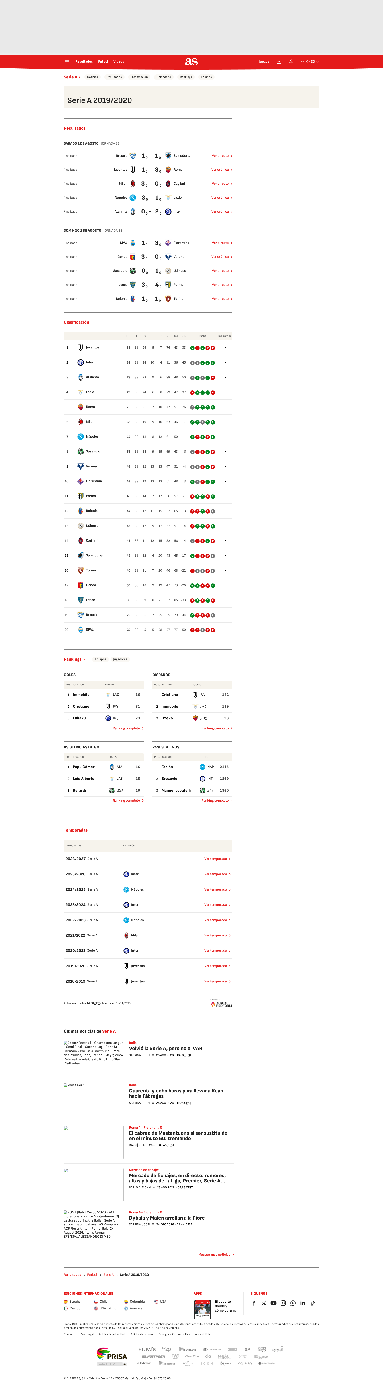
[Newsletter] (278, 61)
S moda (225, 1363)
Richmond (143, 1363)
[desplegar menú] (67, 62)
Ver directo (220, 156)
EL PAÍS (147, 1349)
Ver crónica (220, 170)
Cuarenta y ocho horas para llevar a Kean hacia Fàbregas (176, 1093)
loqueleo (245, 1363)
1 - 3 (151, 169)
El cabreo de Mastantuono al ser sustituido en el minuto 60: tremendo (178, 1136)
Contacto (69, 1334)
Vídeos (118, 61)
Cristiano (81, 706)
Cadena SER (232, 1349)
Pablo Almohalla (142, 1187)
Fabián (167, 767)
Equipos (206, 77)
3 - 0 (150, 183)
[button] (112, 1364)
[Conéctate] (291, 61)
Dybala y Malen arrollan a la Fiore (167, 1218)
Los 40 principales (166, 1349)
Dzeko (167, 718)
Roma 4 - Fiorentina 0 (145, 1212)
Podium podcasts (188, 1363)
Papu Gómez (84, 767)
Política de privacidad (112, 1334)
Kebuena (261, 1356)
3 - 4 (150, 284)
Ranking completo (124, 729)
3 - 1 (151, 197)
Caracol (278, 1349)
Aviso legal (87, 1334)
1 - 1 (150, 155)
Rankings (186, 77)
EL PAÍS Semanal (224, 1356)
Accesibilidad (203, 1334)
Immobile (81, 694)
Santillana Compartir (212, 1349)
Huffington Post (153, 1356)
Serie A (70, 77)
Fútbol (103, 61)
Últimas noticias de (90, 1031)
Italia (133, 1043)
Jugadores (120, 659)
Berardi (79, 790)
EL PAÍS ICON (206, 1363)
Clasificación (139, 77)
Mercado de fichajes (144, 1170)
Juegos (264, 62)
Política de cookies (141, 1334)
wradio (176, 1356)
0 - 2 (150, 211)
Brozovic (169, 778)
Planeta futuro (243, 1356)
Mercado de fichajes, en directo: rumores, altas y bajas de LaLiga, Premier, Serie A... (177, 1178)
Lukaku (79, 718)
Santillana (187, 1349)
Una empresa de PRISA (112, 1353)
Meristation (266, 1363)
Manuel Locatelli (176, 790)
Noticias (92, 77)
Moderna (167, 1363)
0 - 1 (150, 270)
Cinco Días (192, 1356)
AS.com (247, 1349)
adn (262, 1349)
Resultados (84, 61)
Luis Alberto (83, 778)
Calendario (164, 77)
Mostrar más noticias (214, 1255)
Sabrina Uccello (141, 1055)
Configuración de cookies (174, 1334)
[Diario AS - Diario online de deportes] (191, 61)
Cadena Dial (209, 1356)
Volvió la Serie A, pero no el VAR (166, 1048)
